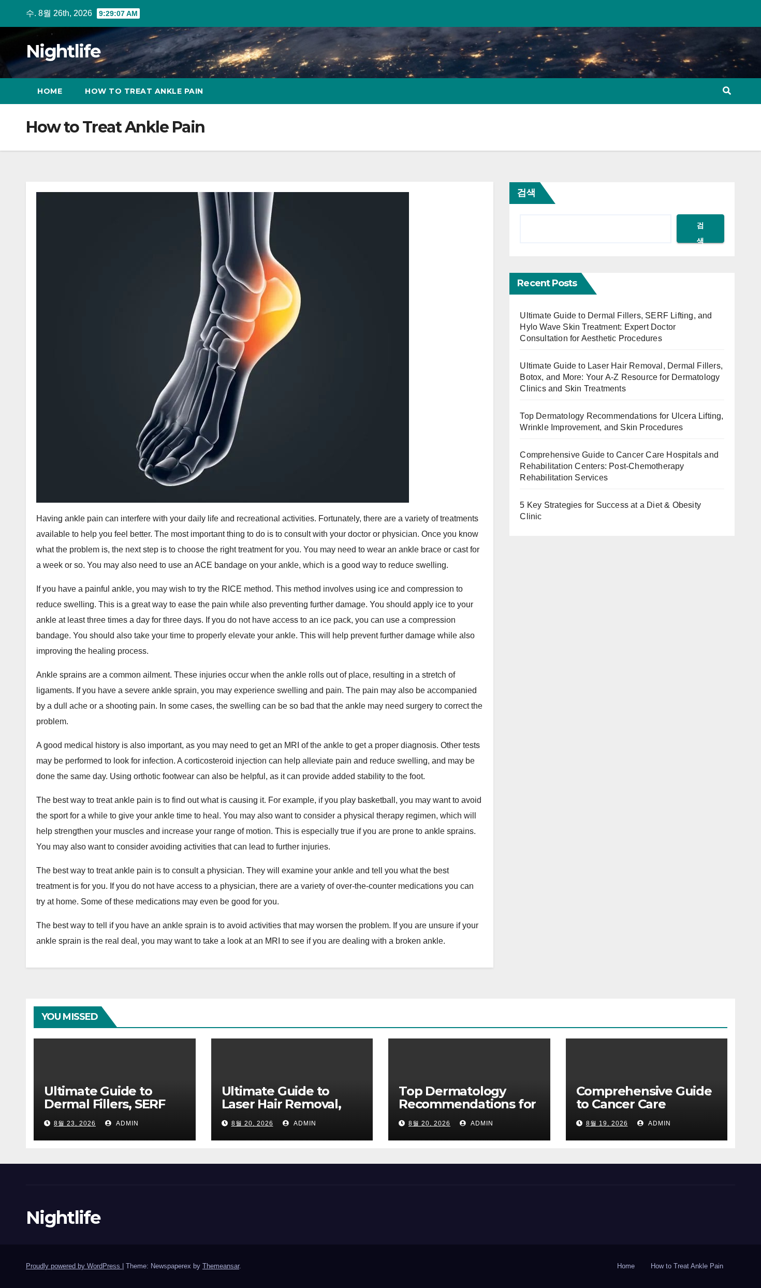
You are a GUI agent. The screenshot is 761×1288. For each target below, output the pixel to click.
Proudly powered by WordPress (74, 1266)
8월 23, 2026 (75, 1123)
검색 (526, 192)
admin (126, 1123)
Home (49, 91)
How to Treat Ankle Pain (144, 91)
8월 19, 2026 (607, 1123)
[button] (727, 90)
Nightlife (63, 51)
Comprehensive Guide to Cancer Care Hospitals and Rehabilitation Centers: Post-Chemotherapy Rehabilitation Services (619, 466)
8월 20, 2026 (252, 1123)
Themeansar (220, 1266)
